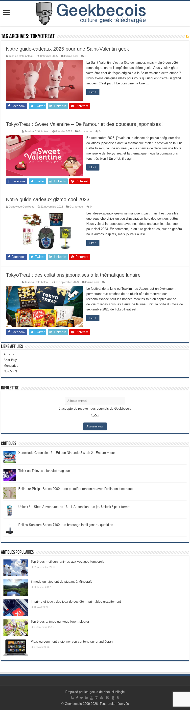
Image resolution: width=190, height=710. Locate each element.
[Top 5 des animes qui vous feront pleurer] (15, 627)
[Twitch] (107, 698)
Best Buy (10, 360)
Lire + (92, 92)
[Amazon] (113, 698)
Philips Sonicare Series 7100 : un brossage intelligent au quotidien (65, 525)
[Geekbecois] (95, 13)
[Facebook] (76, 698)
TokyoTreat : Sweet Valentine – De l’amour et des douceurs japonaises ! (85, 124)
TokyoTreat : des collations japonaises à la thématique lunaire (73, 275)
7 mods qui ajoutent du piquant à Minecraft (61, 581)
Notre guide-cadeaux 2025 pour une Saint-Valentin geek (67, 49)
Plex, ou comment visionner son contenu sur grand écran (72, 641)
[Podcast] (117, 698)
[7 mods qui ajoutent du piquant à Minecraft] (15, 587)
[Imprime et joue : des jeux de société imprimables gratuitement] (15, 607)
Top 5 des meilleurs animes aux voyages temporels (67, 561)
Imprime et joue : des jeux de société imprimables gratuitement (76, 601)
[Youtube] (92, 698)
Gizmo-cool (71, 56)
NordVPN (10, 371)
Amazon (9, 354)
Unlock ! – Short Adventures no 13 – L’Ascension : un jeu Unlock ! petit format (74, 507)
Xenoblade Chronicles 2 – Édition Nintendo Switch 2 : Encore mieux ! (68, 453)
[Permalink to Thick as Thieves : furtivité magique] (9, 474)
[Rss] (72, 698)
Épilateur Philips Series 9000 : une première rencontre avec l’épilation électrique (75, 489)
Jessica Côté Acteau (21, 56)
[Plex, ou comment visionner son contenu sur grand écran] (15, 647)
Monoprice (10, 365)
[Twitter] (81, 698)
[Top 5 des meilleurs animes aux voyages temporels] (15, 567)
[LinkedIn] (87, 698)
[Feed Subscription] (187, 37)
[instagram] (96, 698)
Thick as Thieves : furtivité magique (44, 471)
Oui (96, 416)
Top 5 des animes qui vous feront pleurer (60, 621)
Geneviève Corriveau (21, 206)
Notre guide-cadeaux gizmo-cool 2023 (47, 199)
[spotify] (101, 698)
